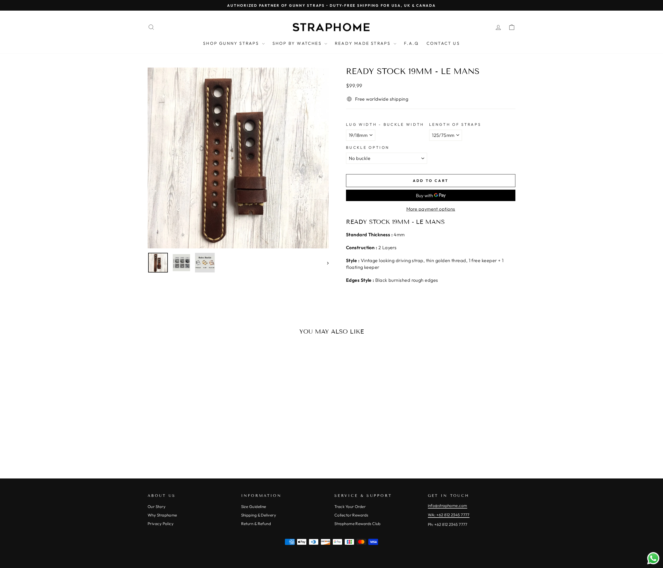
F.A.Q (411, 43)
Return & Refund (256, 523)
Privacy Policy (161, 523)
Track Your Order (350, 506)
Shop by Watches (297, 43)
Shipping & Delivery (258, 515)
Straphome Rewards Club (357, 523)
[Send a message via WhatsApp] (653, 558)
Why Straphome (162, 515)
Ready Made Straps (363, 43)
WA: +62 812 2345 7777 (449, 514)
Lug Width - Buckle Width (385, 124)
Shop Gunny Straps (232, 43)
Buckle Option (367, 147)
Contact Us (443, 43)
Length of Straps (455, 124)
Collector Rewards (351, 515)
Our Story (156, 506)
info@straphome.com (447, 505)
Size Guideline (253, 506)
